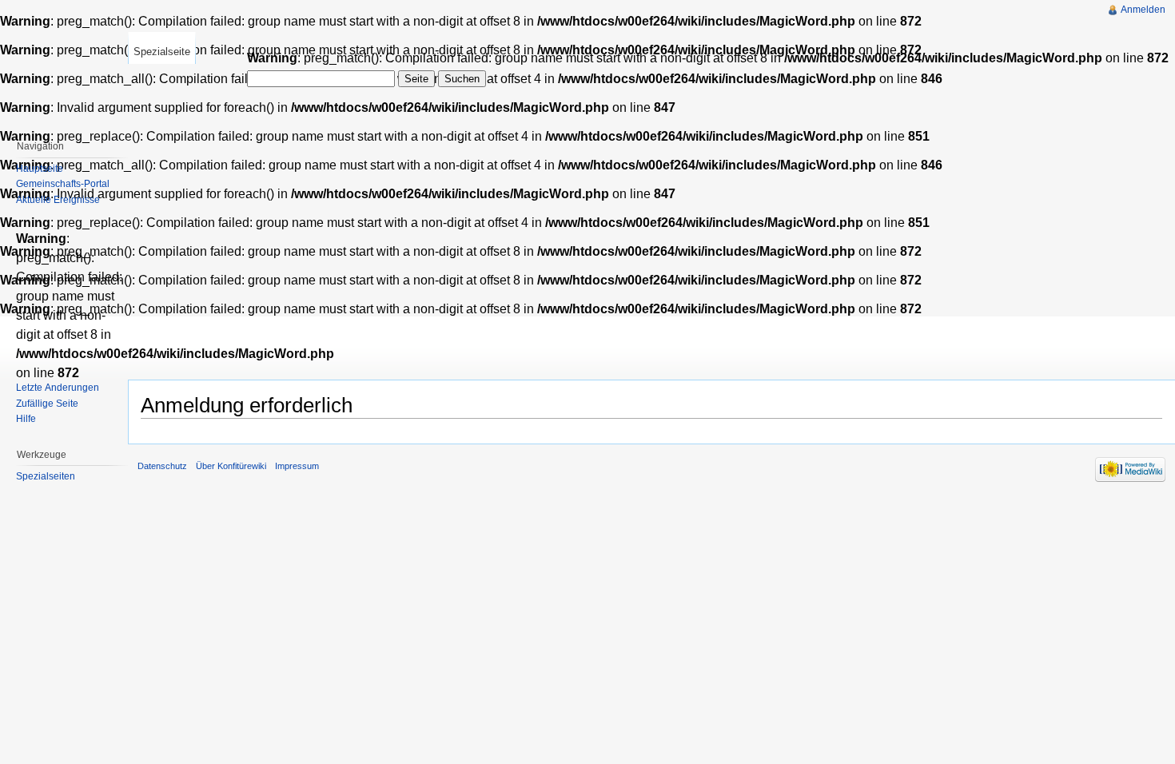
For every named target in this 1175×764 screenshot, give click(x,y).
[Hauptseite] (64, 64)
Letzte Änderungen (57, 387)
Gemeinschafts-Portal (63, 183)
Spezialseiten (45, 476)
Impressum (297, 466)
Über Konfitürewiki (231, 466)
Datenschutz (162, 466)
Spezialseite (161, 52)
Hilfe (26, 418)
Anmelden (1143, 9)
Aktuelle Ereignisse (58, 199)
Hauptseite (39, 168)
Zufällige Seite (47, 403)
